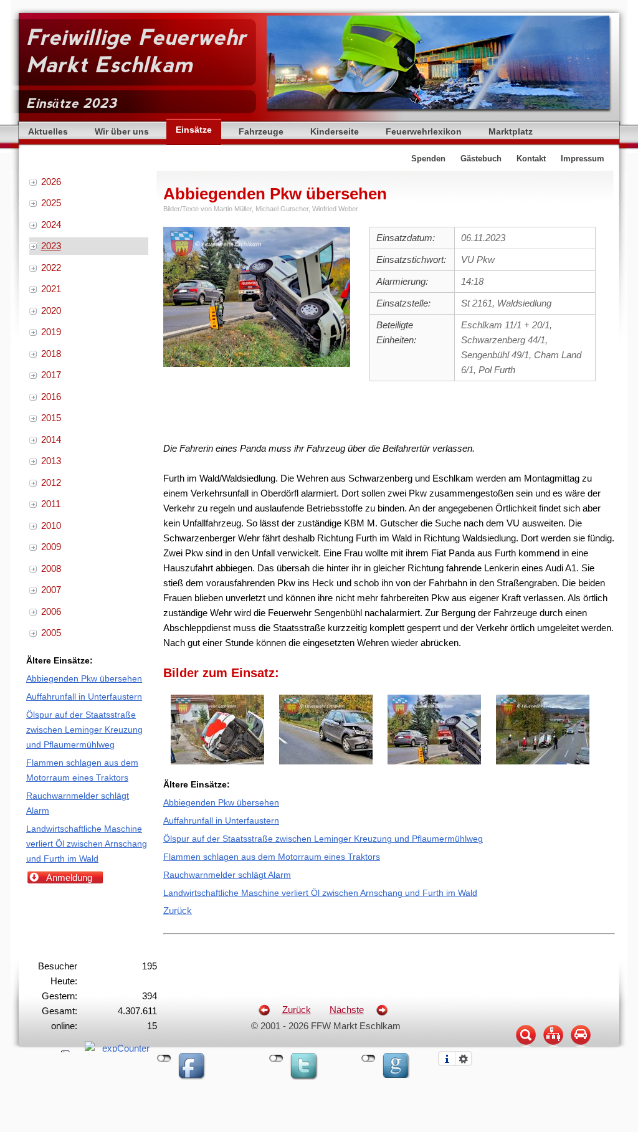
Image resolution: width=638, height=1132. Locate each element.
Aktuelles (48, 131)
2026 (51, 181)
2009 (51, 546)
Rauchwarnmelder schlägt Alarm (227, 875)
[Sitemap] (553, 1046)
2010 (51, 525)
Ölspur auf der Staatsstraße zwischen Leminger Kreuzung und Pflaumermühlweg (323, 839)
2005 (51, 632)
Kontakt (531, 159)
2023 (51, 245)
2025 (51, 202)
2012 (51, 482)
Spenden (428, 159)
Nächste (347, 1009)
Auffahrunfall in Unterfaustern (221, 820)
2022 (51, 267)
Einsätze (194, 130)
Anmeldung (69, 877)
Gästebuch (481, 159)
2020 (51, 310)
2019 (51, 331)
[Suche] (525, 1046)
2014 (51, 439)
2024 (51, 224)
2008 (51, 568)
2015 (51, 417)
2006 (51, 611)
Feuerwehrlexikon (424, 131)
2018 (51, 353)
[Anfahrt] (580, 1046)
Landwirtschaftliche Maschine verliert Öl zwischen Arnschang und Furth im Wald (320, 893)
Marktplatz (510, 131)
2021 (51, 288)
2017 (51, 374)
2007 (51, 589)
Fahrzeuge (261, 131)
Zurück (177, 910)
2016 (51, 396)
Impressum (582, 159)
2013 (51, 460)
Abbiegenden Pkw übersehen (221, 802)
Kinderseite (334, 131)
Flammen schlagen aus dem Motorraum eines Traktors (271, 857)
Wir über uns (122, 131)
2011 (50, 503)
